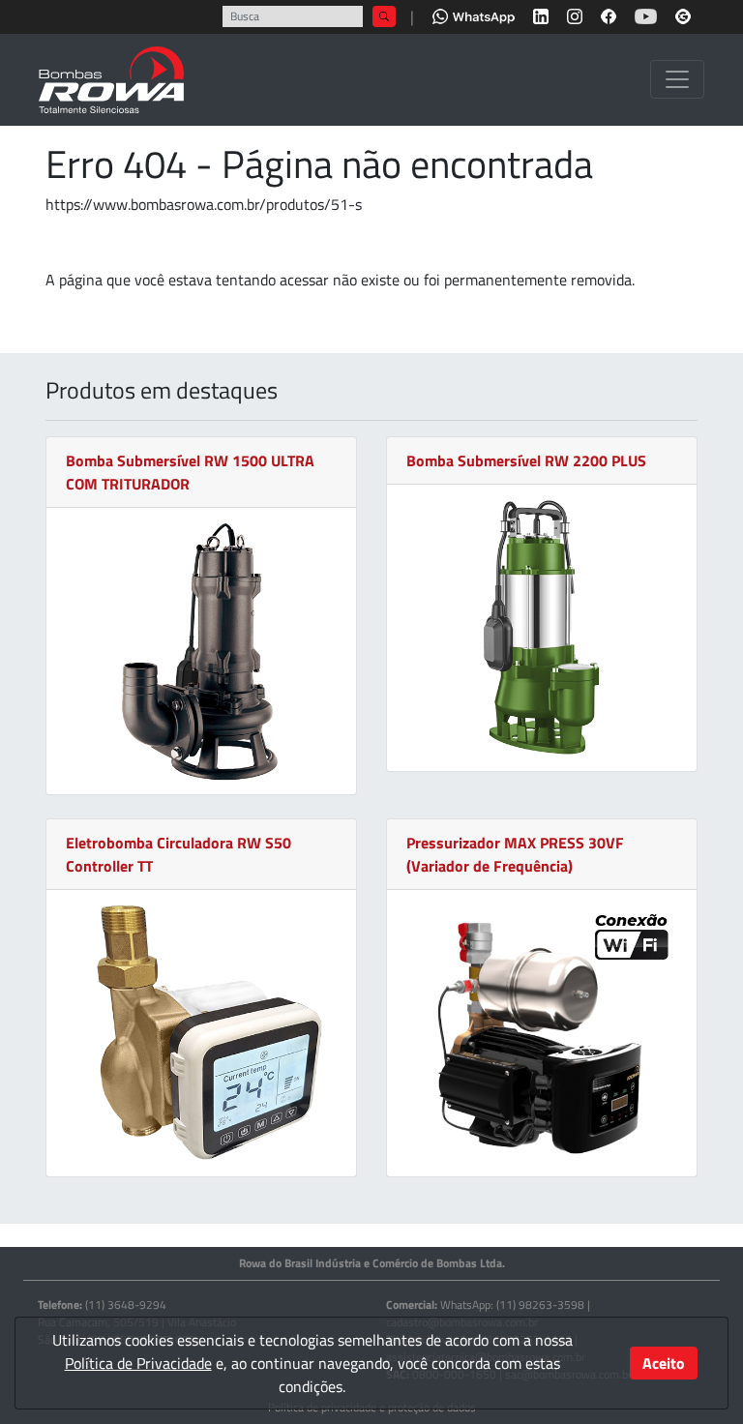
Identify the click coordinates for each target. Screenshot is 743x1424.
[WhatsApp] (473, 14)
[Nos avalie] (683, 14)
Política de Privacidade (138, 1363)
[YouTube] (646, 14)
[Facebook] (608, 14)
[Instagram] (574, 14)
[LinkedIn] (541, 14)
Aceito (663, 1363)
